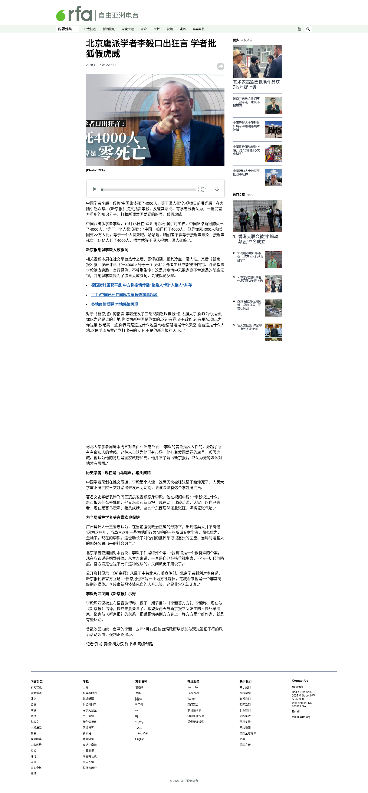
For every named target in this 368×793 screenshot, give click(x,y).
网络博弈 (88, 727)
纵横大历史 (90, 767)
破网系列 (245, 704)
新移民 (87, 733)
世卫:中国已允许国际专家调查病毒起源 (124, 295)
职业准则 (245, 710)
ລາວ (137, 710)
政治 (33, 710)
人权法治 (36, 727)
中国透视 (88, 750)
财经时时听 (90, 704)
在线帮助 (245, 693)
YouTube (192, 687)
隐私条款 (245, 716)
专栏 (157, 29)
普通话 (139, 687)
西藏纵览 (88, 739)
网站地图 (245, 727)
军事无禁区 (90, 710)
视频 (170, 29)
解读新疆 (88, 698)
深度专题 (128, 29)
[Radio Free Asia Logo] (97, 13)
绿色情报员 (90, 721)
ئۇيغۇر (138, 727)
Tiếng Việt (141, 733)
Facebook (193, 693)
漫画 (183, 29)
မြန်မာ (138, 698)
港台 (33, 716)
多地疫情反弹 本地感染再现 (114, 304)
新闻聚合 (192, 704)
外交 (33, 698)
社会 (33, 733)
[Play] (96, 189)
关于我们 (245, 687)
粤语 (138, 693)
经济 (33, 704)
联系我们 (245, 698)
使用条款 (245, 721)
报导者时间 (90, 693)
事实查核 (199, 29)
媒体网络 (36, 739)
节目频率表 (194, 710)
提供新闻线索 (195, 721)
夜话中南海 (90, 744)
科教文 (35, 721)
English (139, 739)
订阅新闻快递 (195, 716)
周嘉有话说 (90, 756)
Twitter (191, 698)
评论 (144, 29)
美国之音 (245, 744)
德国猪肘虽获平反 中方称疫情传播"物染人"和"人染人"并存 (141, 285)
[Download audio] (217, 189)
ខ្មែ (136, 716)
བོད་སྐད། (139, 721)
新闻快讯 (109, 29)
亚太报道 (90, 29)
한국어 (139, 704)
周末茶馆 (88, 762)
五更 (85, 687)
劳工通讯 (88, 716)
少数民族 (36, 744)
